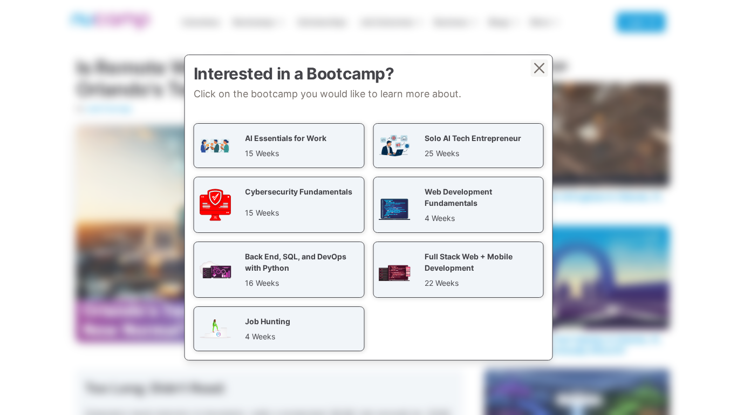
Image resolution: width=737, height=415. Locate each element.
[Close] (539, 68)
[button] (279, 145)
